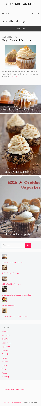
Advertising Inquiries (29, 403)
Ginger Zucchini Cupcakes (16, 40)
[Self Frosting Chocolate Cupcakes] (4, 312)
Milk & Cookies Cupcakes (11, 284)
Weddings (5, 377)
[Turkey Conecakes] (4, 301)
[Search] (28, 245)
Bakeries (5, 331)
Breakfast (5, 339)
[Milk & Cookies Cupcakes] (20, 236)
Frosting (5, 350)
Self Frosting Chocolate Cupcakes (15, 316)
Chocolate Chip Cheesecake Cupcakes (16, 295)
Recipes (5, 362)
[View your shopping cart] (32, 13)
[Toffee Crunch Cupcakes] (20, 174)
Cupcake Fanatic (20, 4)
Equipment (6, 346)
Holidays (5, 358)
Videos (4, 373)
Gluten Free (6, 354)
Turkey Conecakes (8, 306)
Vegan (4, 369)
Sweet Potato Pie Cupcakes (12, 262)
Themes (5, 365)
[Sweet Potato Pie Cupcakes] (20, 111)
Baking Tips (6, 335)
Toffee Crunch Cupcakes (11, 273)
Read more (14, 76)
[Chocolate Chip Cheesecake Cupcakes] (4, 290)
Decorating (6, 343)
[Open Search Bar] (38, 13)
